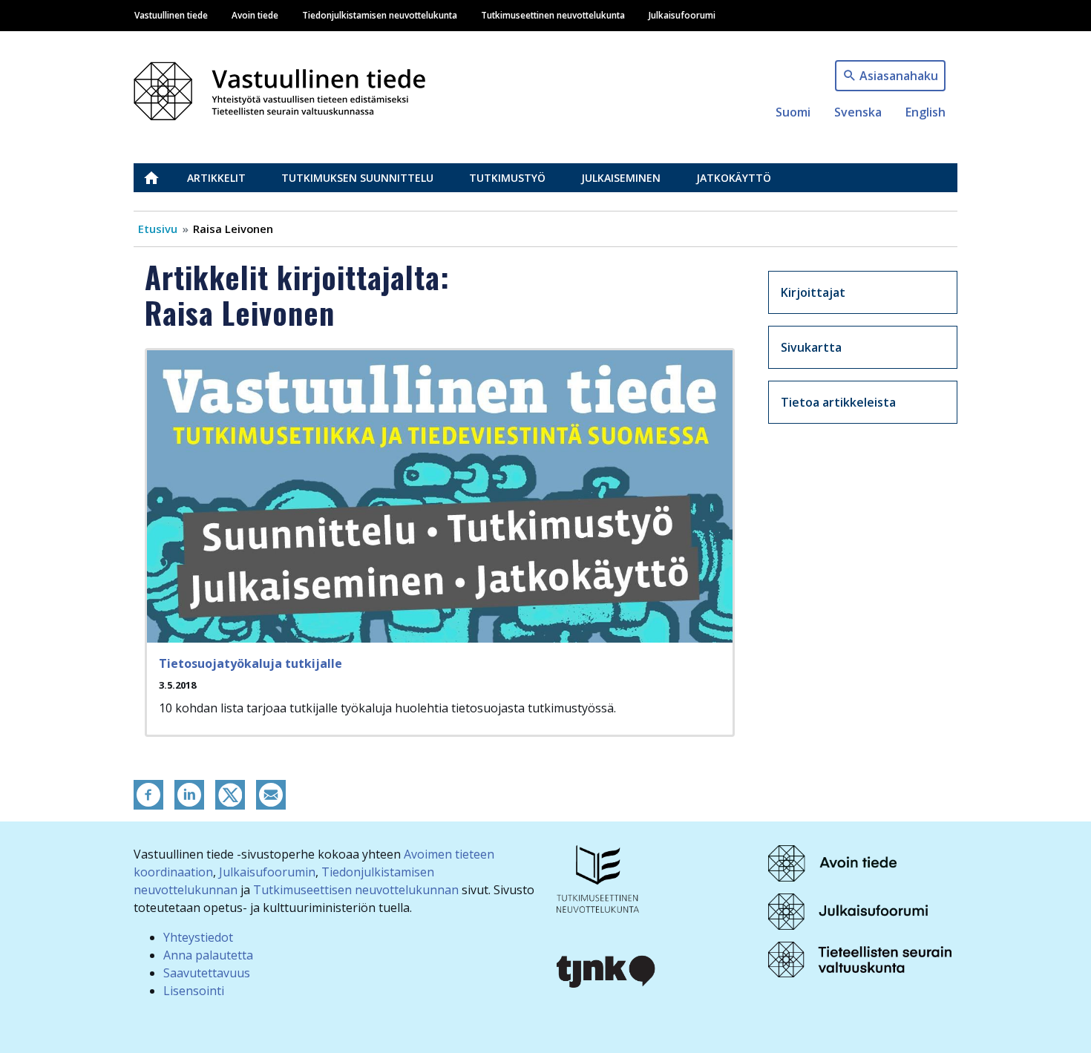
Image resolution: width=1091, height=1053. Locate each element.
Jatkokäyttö (733, 178)
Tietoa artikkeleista (838, 402)
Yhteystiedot (198, 937)
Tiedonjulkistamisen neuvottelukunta (379, 15)
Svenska (858, 112)
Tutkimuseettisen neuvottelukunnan (356, 890)
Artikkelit (216, 178)
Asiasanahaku (898, 76)
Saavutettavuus (206, 973)
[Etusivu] (288, 87)
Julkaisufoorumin (267, 872)
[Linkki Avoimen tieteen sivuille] (832, 862)
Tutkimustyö (507, 178)
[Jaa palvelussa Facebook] (148, 793)
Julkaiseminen (621, 178)
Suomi (793, 112)
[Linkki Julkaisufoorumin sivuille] (848, 910)
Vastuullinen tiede (171, 15)
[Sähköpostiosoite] (271, 793)
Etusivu (160, 178)
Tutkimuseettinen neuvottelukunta (553, 15)
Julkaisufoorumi (682, 15)
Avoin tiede (255, 15)
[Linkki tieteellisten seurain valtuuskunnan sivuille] (859, 958)
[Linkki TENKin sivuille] (598, 878)
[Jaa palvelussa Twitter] (230, 793)
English (925, 112)
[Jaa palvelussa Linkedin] (189, 793)
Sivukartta (811, 347)
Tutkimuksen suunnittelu (357, 178)
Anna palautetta (208, 955)
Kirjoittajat (813, 292)
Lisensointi (193, 991)
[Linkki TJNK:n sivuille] (606, 970)
